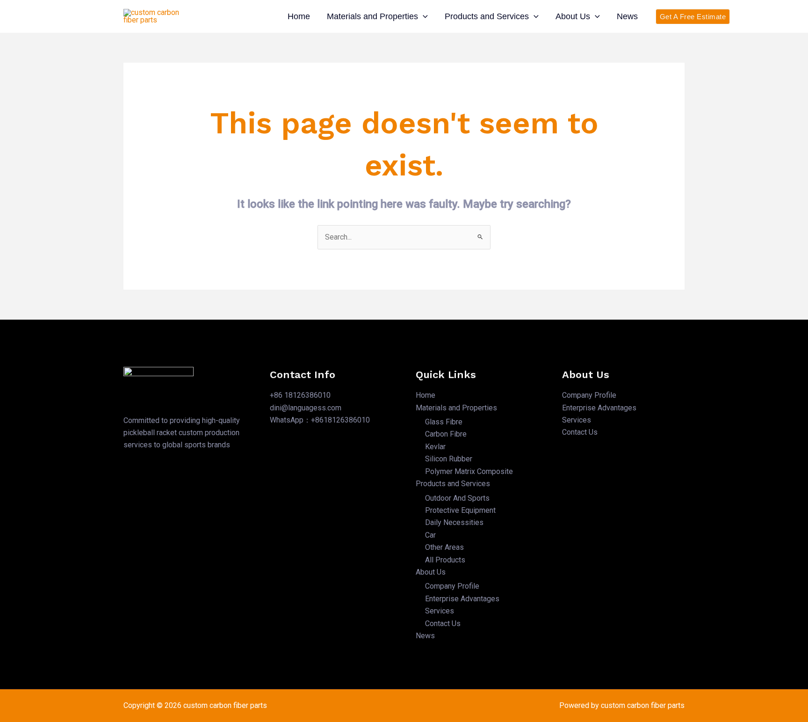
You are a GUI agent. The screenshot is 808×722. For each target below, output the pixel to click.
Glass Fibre (443, 421)
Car (430, 535)
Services (439, 610)
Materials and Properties (372, 16)
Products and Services (487, 16)
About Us (573, 16)
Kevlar (435, 446)
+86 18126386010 (300, 395)
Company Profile (452, 586)
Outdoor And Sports (457, 498)
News (627, 16)
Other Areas (444, 547)
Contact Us (443, 623)
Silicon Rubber (448, 458)
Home (299, 16)
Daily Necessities (454, 522)
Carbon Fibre (446, 434)
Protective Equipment (460, 510)
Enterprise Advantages (462, 598)
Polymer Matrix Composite (469, 471)
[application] (423, 16)
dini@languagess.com (305, 407)
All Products (445, 559)
